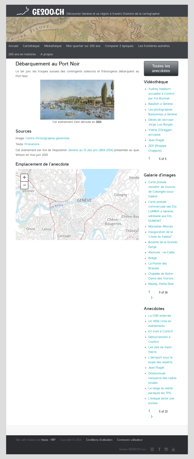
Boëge (152, 258)
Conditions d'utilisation (99, 439)
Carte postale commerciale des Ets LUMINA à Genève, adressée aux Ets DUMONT (162, 211)
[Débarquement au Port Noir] (77, 100)
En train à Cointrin (160, 331)
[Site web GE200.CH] (152, 449)
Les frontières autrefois (154, 46)
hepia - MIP (48, 439)
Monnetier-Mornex (160, 226)
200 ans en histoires (22, 54)
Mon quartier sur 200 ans (83, 46)
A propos (46, 54)
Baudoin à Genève (160, 104)
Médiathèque (53, 46)
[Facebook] (159, 449)
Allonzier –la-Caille (161, 252)
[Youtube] (173, 449)
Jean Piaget (156, 140)
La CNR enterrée (159, 315)
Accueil (13, 46)
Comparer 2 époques (119, 46)
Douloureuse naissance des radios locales (162, 378)
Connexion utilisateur (130, 439)
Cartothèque (31, 46)
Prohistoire (32, 144)
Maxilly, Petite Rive (160, 284)
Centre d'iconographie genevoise (47, 138)
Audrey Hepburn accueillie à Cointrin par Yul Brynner (161, 93)
